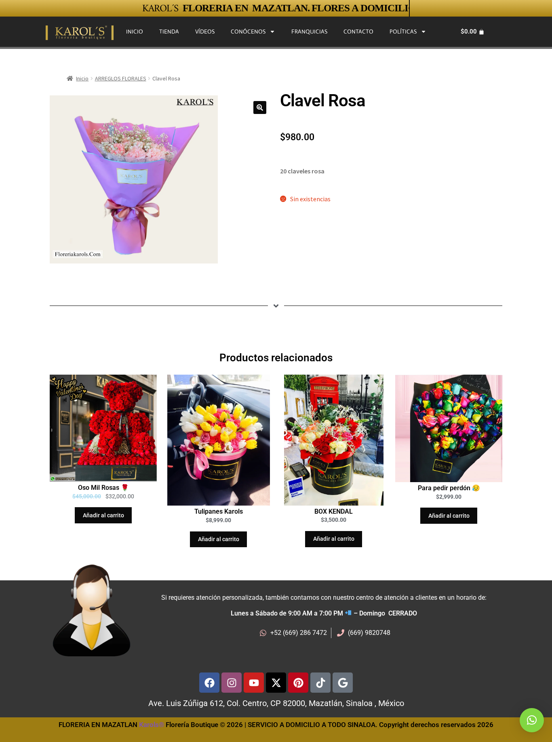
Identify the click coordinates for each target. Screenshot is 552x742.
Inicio (134, 31)
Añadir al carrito (103, 515)
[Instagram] (231, 682)
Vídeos (205, 31)
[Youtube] (254, 682)
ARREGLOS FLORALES (120, 78)
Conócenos (248, 31)
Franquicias (309, 31)
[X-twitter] (276, 682)
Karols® (151, 725)
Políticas (403, 31)
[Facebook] (209, 682)
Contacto (358, 31)
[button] (259, 107)
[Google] (343, 682)
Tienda (169, 31)
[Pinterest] (298, 682)
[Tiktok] (320, 682)
